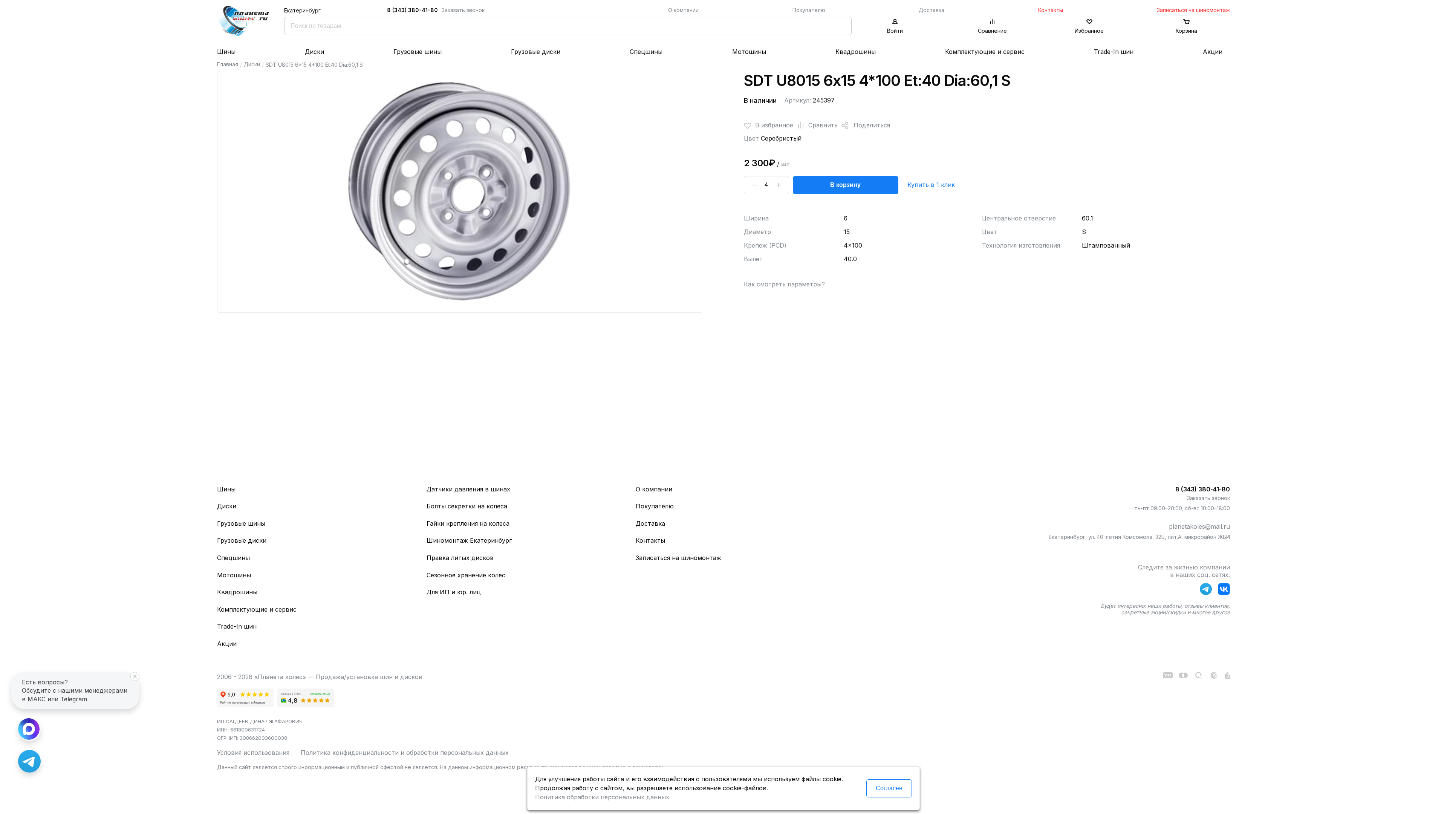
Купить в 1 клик (931, 184)
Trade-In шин (1113, 51)
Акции (1212, 51)
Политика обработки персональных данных (602, 797)
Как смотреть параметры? (784, 284)
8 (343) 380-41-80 (412, 10)
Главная (227, 64)
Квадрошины (855, 51)
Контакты (1050, 10)
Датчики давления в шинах (468, 489)
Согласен (889, 788)
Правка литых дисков (460, 558)
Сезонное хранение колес (466, 575)
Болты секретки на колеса (467, 506)
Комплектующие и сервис (985, 51)
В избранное (774, 125)
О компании (683, 10)
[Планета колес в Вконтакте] (1224, 590)
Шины (226, 51)
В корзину (845, 185)
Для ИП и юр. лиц (454, 592)
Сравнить (823, 125)
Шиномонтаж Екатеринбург (469, 540)
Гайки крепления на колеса (468, 523)
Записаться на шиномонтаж (1193, 10)
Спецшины (646, 51)
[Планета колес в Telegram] (1206, 590)
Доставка (931, 10)
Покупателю (808, 10)
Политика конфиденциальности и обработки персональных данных (405, 752)
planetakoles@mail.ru (1199, 526)
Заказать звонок (463, 10)
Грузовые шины (417, 51)
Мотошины (749, 51)
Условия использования (253, 752)
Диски (314, 51)
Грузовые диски (535, 51)
